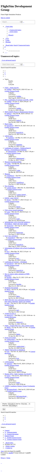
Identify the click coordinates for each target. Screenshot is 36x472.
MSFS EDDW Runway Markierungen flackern (19, 112)
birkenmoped (12, 151)
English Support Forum (12, 127)
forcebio (9, 277)
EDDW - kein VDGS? (12, 198)
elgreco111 (10, 315)
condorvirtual (11, 339)
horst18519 (10, 125)
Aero (2, 451)
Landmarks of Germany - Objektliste (16, 262)
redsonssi (9, 363)
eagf (8, 303)
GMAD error (9, 136)
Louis (8, 212)
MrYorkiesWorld (12, 389)
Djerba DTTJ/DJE (10, 338)
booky (8, 375)
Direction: (5, 405)
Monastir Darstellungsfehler (13, 162)
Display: (5, 404)
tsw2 (8, 251)
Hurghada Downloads (11, 288)
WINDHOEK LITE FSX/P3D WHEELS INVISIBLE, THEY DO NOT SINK (17, 223)
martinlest (11, 138)
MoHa (8, 327)
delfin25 (9, 113)
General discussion (10, 317)
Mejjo (8, 289)
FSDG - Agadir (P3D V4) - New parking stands (19, 325)
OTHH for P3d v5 (10, 313)
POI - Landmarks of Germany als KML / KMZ (19, 100)
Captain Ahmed (11, 188)
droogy (9, 200)
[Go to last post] (22, 96)
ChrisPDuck (10, 175)
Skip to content (5, 18)
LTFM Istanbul (9, 362)
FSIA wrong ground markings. (14, 210)
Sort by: (18, 404)
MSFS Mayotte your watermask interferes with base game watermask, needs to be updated (19, 300)
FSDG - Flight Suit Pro (12, 88)
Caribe (9, 163)
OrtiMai (9, 89)
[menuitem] (14, 30)
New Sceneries (9, 186)
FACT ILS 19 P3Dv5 (11, 236)
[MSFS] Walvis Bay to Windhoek (15, 350)
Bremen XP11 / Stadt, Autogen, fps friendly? (18, 374)
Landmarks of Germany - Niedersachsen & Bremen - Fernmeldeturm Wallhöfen (18, 149)
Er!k (8, 351)
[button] (5, 76)
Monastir (7, 174)
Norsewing (10, 225)
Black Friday (8, 124)
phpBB (10, 453)
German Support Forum (12, 91)
